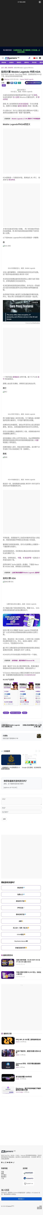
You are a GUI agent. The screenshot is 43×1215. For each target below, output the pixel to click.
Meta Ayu (6, 79)
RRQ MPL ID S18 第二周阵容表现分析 (28, 1039)
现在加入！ (21, 1199)
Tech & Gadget (19, 1092)
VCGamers (10, 1206)
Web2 (24, 713)
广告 (2, 1178)
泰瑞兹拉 (16, 377)
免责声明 (39, 1207)
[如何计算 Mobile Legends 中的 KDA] (12, 83)
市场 (2, 1171)
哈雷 (36, 440)
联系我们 (3, 1176)
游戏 (6, 67)
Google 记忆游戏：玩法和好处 (31, 767)
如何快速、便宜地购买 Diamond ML (23, 660)
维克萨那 (28, 558)
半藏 (19, 558)
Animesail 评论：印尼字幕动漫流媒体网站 (28, 1064)
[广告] (21, 25)
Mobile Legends (29, 79)
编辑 (2, 1173)
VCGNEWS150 (29, 675)
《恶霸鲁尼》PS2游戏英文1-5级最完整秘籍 (10, 768)
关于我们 (3, 1175)
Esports (18, 1041)
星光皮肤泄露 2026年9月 (24, 1076)
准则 (40, 1206)
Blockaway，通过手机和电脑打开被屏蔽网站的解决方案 (28, 1089)
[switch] (40, 58)
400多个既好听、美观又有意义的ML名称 (28, 1051)
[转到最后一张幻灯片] (36, 751)
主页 (2, 67)
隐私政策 (39, 1208)
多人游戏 (16, 97)
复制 (4, 85)
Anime (17, 1067)
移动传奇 (10, 67)
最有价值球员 (23, 106)
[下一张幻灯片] (39, 751)
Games (22, 79)
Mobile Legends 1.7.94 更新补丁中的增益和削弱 (27, 118)
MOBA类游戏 (23, 104)
